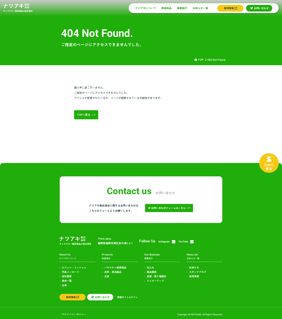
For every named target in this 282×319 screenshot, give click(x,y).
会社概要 (67, 276)
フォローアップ (155, 280)
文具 (106, 276)
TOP (200, 59)
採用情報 (194, 276)
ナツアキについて (145, 8)
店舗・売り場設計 (156, 276)
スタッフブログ (197, 272)
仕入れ (150, 267)
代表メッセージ (70, 272)
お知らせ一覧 (200, 8)
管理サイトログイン (127, 297)
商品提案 (152, 272)
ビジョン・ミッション (74, 267)
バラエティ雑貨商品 (115, 267)
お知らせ (194, 267)
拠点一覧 (67, 280)
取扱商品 (166, 8)
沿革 (64, 285)
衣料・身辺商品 (112, 272)
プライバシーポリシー (74, 314)
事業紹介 (182, 8)
